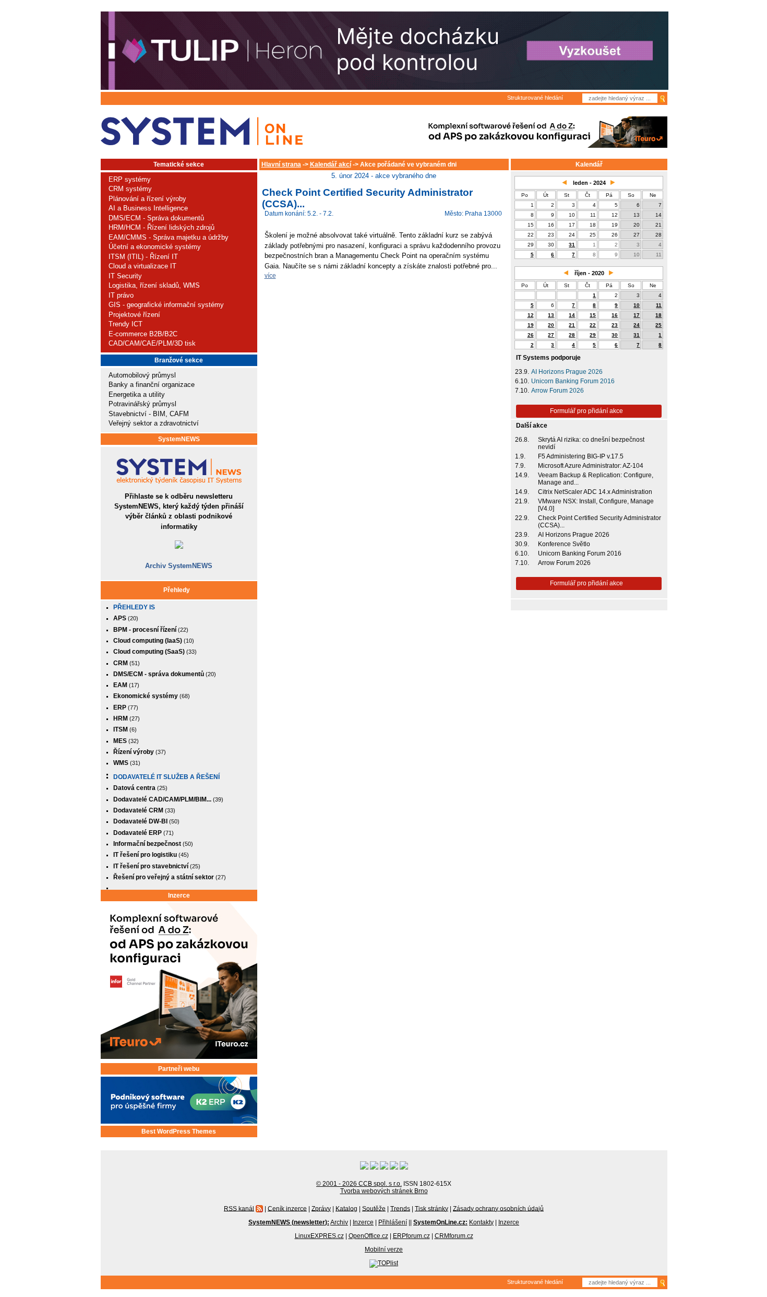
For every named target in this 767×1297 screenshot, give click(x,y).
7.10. (522, 390)
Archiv (339, 1222)
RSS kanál (239, 1208)
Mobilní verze (384, 1249)
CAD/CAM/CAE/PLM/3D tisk (152, 343)
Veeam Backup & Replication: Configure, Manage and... (595, 478)
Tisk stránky (431, 1208)
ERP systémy (130, 179)
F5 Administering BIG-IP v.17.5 (581, 456)
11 (659, 305)
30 (615, 335)
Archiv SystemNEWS (178, 566)
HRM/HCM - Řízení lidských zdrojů (161, 227)
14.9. (522, 475)
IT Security (125, 276)
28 (572, 335)
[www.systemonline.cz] (202, 131)
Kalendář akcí (330, 164)
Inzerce (179, 895)
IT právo (121, 295)
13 (551, 315)
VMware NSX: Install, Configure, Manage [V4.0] (596, 505)
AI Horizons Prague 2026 (567, 371)
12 (531, 315)
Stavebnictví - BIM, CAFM (149, 414)
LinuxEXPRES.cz (319, 1236)
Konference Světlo (564, 544)
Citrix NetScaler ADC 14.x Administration (595, 492)
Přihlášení (392, 1222)
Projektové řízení (134, 315)
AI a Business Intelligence (148, 208)
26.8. (522, 439)
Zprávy (321, 1208)
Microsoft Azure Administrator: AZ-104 (590, 465)
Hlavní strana (281, 164)
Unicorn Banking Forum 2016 (573, 381)
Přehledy (176, 590)
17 (636, 315)
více (270, 275)
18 (658, 315)
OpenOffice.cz (368, 1236)
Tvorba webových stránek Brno (384, 1191)
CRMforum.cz (454, 1236)
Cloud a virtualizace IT (142, 266)
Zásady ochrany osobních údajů (498, 1208)
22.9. (522, 518)
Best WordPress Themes (178, 1131)
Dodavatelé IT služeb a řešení (166, 777)
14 (572, 315)
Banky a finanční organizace (152, 384)
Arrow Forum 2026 (557, 390)
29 (593, 335)
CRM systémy (130, 189)
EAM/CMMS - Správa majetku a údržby (169, 237)
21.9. (522, 501)
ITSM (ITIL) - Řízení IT (143, 257)
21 (572, 325)
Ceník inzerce (287, 1208)
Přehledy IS (134, 607)
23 (615, 325)
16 (615, 315)
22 (593, 325)
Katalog (346, 1208)
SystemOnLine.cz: (440, 1222)
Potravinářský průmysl (142, 404)
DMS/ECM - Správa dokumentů (156, 218)
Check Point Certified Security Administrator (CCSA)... (599, 521)
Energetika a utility (137, 394)
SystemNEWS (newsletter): (288, 1222)
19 (531, 325)
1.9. (520, 456)
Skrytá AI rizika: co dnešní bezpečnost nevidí (591, 443)
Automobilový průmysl (142, 375)
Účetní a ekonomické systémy (155, 247)
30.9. (522, 544)
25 (658, 325)
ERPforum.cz (411, 1236)
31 (572, 244)
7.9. (520, 465)
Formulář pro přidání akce (586, 411)
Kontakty (481, 1222)
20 (551, 325)
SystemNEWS (179, 439)
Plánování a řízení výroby (147, 199)
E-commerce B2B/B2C (143, 334)
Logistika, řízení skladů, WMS (154, 285)
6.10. (522, 381)
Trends (400, 1208)
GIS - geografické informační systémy (166, 305)
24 (636, 325)
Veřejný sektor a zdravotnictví (154, 423)
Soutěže (374, 1208)
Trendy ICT (125, 324)
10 (636, 305)
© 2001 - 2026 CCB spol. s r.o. (359, 1183)
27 (551, 335)
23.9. (522, 371)
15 (593, 315)
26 (531, 335)
